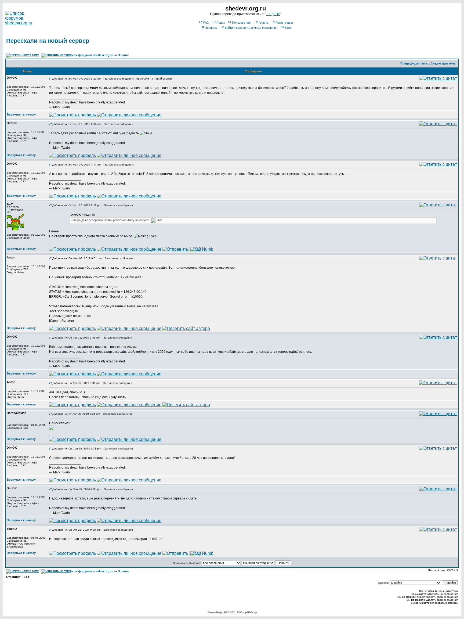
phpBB (223, 612)
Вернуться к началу (21, 114)
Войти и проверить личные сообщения (251, 27)
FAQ (206, 22)
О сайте (123, 55)
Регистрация (284, 22)
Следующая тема (443, 63)
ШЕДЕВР (273, 14)
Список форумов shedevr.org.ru (89, 55)
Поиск (220, 22)
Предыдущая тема (413, 63)
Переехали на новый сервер (47, 40)
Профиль (211, 27)
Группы (264, 22)
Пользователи (241, 22)
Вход (288, 27)
